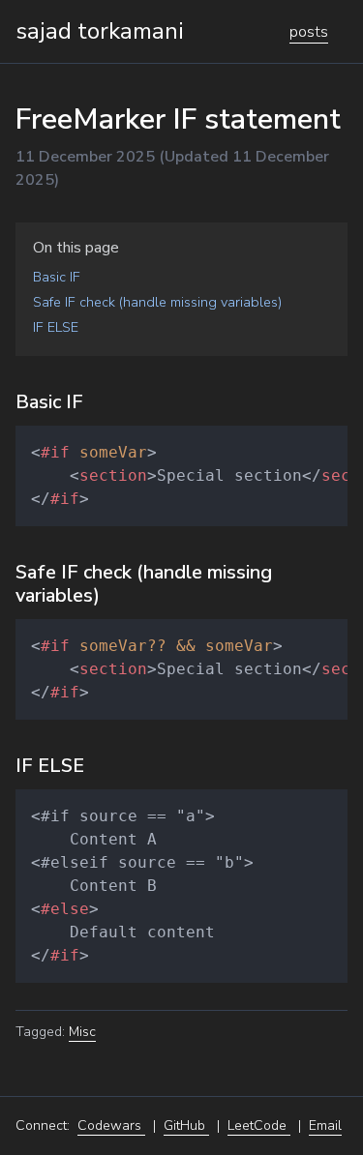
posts (308, 32)
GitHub (186, 1125)
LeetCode (258, 1125)
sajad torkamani (99, 30)
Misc (82, 1031)
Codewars (111, 1125)
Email (325, 1125)
